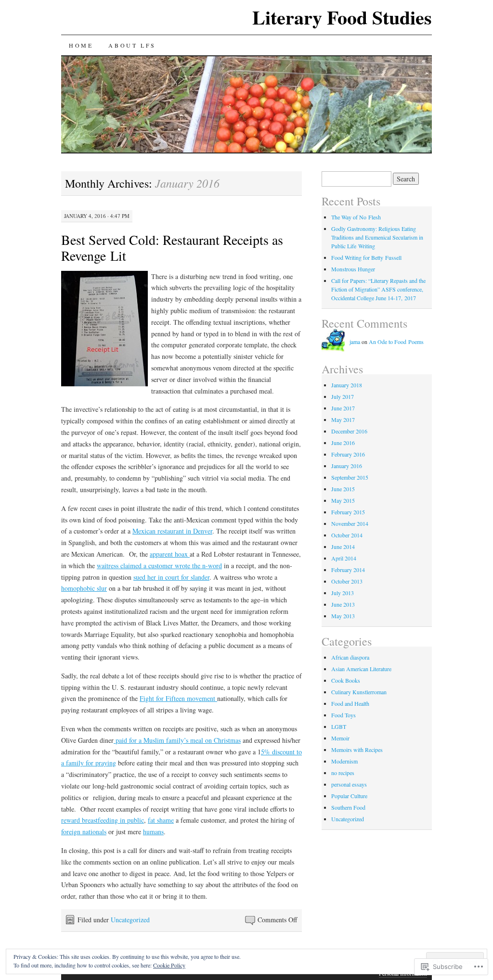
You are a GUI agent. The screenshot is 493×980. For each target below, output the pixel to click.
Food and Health (350, 703)
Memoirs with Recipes (357, 749)
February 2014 (348, 569)
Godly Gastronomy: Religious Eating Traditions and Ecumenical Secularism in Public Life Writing (377, 237)
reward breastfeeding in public (102, 820)
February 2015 (348, 512)
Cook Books (345, 680)
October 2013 (347, 581)
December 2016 (349, 431)
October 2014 (347, 535)
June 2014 (343, 546)
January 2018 (346, 385)
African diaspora (350, 657)
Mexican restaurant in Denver (172, 530)
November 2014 (349, 523)
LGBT (338, 726)
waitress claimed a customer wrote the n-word (159, 565)
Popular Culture (349, 796)
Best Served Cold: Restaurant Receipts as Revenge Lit (172, 247)
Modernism (344, 761)
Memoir (340, 738)
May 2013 (343, 616)
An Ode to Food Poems (396, 341)
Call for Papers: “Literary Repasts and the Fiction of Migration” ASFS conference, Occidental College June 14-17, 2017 (378, 289)
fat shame (161, 820)
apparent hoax (170, 554)
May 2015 (343, 500)
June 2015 (343, 489)
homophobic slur (84, 588)
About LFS (132, 45)
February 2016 (348, 454)
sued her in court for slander (171, 577)
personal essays (349, 784)
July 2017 (342, 396)
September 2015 (349, 477)
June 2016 (343, 442)
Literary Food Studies (342, 17)
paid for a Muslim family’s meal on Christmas (177, 740)
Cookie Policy (169, 965)
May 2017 (343, 419)
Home (81, 45)
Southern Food (348, 807)
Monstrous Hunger (353, 269)
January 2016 (346, 466)
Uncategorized (130, 919)
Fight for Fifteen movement (178, 698)
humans (153, 831)
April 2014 (343, 558)
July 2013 (342, 593)
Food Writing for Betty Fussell (366, 257)
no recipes (342, 772)
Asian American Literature (361, 669)
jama (355, 341)
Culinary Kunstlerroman (359, 692)
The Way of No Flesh (356, 217)
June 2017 (343, 408)
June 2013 (343, 604)
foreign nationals (83, 831)
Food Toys (343, 715)
